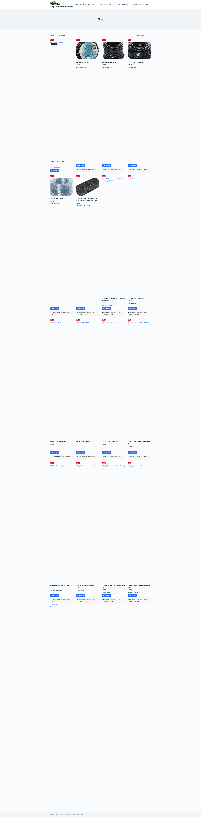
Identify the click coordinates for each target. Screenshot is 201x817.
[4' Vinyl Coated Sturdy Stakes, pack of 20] (139, 380)
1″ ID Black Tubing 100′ (57, 162)
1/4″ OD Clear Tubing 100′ (58, 198)
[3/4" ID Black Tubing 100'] (61, 380)
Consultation (103, 4)
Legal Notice (125, 4)
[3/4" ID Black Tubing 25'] (87, 380)
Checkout (95, 4)
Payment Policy (143, 4)
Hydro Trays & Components (83, 205)
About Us (78, 4)
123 (57, 604)
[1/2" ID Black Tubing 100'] (87, 50)
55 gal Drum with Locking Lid (85, 585)
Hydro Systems (80, 590)
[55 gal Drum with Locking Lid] (87, 523)
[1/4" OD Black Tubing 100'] (139, 50)
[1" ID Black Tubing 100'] (61, 100)
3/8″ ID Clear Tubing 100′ (110, 441)
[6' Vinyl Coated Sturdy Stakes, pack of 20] (139, 523)
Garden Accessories (133, 449)
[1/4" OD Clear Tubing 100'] (61, 187)
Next (51, 606)
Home (118, 4)
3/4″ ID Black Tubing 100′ (58, 441)
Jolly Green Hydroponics (61, 6)
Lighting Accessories (107, 305)
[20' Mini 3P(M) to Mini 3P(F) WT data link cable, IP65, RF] (113, 236)
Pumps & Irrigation (55, 167)
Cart (89, 4)
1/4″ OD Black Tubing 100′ (136, 62)
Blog (84, 4)
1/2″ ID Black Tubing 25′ (109, 62)
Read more (54, 170)
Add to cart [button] (80, 165)
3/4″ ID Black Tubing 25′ (83, 441)
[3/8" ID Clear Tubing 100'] (113, 380)
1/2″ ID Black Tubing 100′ (84, 62)
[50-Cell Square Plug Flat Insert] (61, 523)
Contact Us (112, 4)
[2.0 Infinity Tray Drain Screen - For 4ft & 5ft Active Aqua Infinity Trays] (87, 187)
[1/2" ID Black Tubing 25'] (113, 50)
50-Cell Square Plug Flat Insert (59, 585)
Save (52, 39)
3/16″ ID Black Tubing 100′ (136, 298)
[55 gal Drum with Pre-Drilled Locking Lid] (113, 523)
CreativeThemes (78, 814)
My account (134, 4)
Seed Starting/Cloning (56, 590)
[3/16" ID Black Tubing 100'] (139, 236)
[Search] (150, 4)
